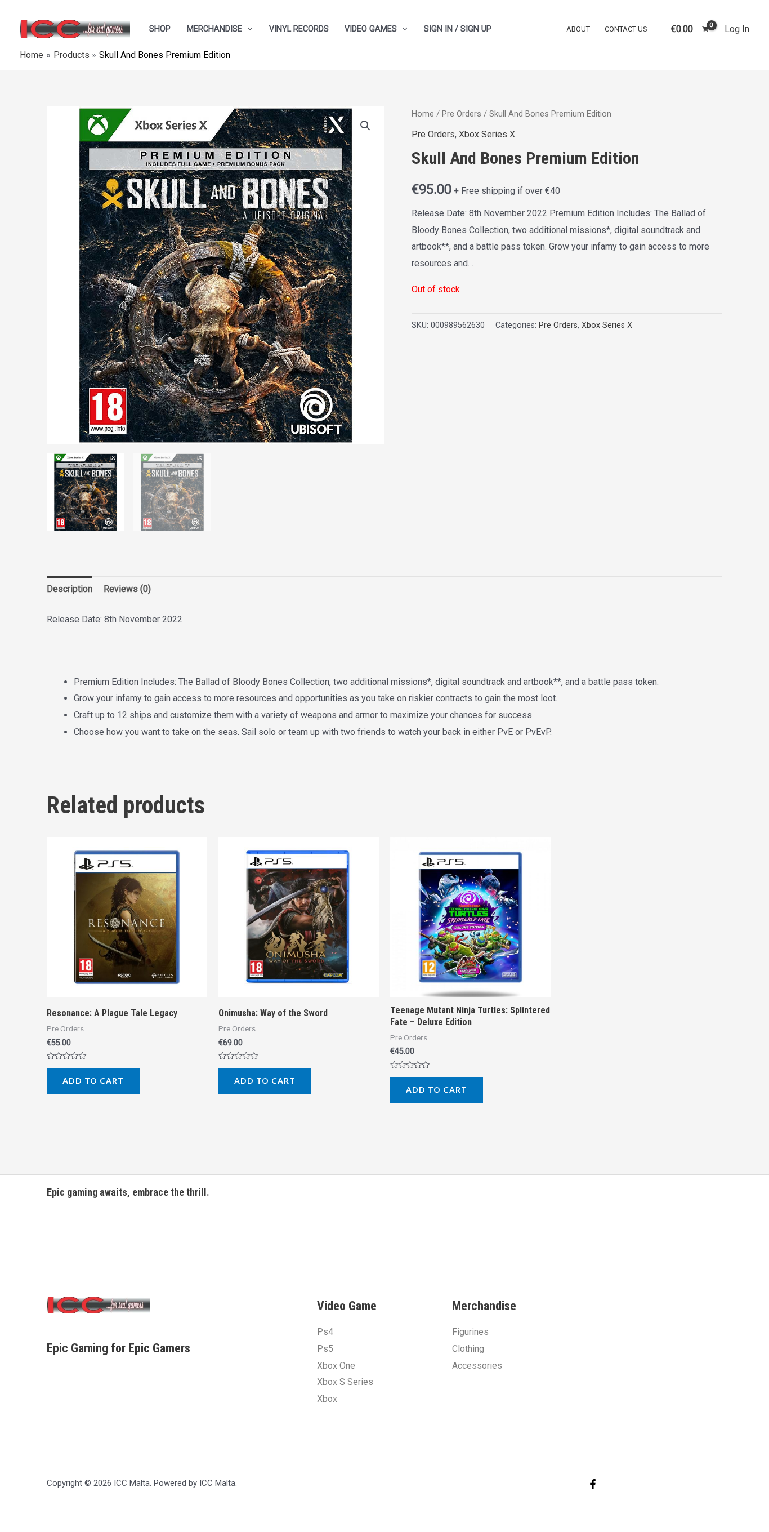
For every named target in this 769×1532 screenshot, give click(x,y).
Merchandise (214, 29)
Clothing (468, 1348)
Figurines (470, 1331)
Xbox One (336, 1365)
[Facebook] (593, 1484)
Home (423, 114)
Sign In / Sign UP (457, 29)
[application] (247, 29)
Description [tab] (69, 589)
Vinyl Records (299, 29)
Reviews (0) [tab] (127, 589)
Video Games (371, 29)
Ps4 (325, 1331)
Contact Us (626, 29)
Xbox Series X (487, 134)
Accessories (477, 1365)
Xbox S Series (345, 1382)
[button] (365, 125)
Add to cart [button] (93, 1080)
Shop (160, 29)
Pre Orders (461, 114)
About (578, 29)
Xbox (327, 1398)
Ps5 (325, 1348)
